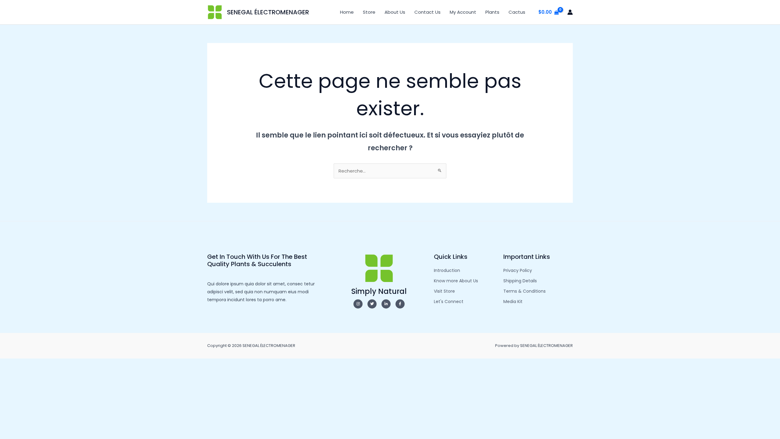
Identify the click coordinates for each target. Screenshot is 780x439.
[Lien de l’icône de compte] (570, 12)
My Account (463, 12)
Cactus (517, 12)
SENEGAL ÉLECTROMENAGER (268, 12)
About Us (395, 12)
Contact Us (427, 12)
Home (347, 12)
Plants (492, 12)
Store (369, 12)
